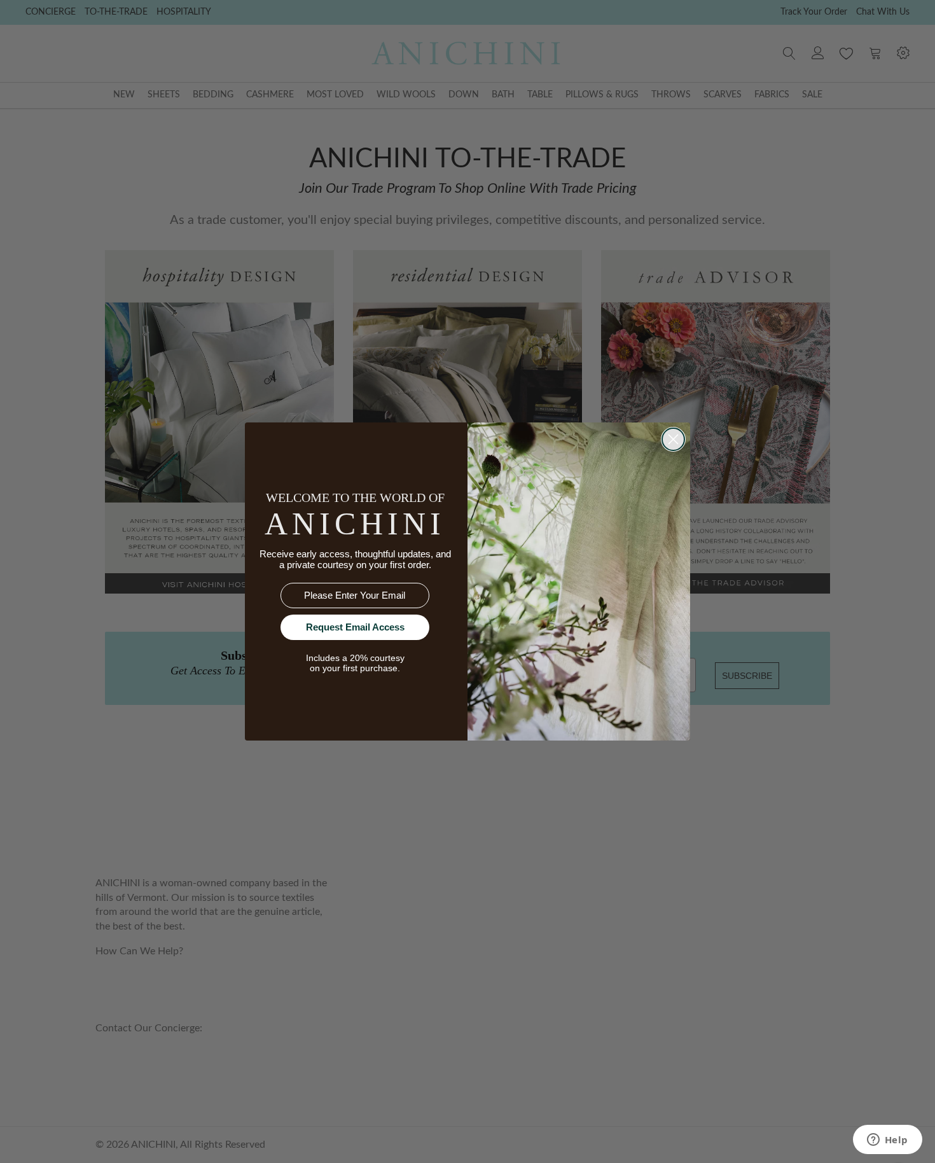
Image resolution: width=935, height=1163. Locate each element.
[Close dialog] (673, 439)
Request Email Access (355, 627)
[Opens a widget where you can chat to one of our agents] (887, 1141)
